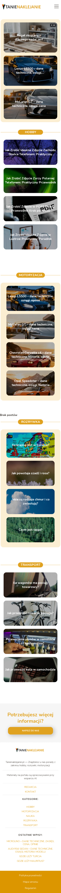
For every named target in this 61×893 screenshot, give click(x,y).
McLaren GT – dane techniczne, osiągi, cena (29, 104)
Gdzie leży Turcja (30, 856)
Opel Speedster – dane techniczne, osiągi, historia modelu (30, 383)
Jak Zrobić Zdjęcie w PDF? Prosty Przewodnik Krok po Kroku (30, 209)
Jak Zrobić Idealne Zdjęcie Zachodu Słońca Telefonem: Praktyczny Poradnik (30, 152)
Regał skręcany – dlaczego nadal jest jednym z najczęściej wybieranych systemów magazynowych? (29, 37)
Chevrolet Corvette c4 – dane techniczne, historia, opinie (30, 355)
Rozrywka (30, 422)
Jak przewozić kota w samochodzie (30, 670)
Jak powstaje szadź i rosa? (30, 473)
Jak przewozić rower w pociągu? (30, 613)
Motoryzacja (30, 275)
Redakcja (30, 787)
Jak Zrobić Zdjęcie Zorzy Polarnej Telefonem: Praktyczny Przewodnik (30, 180)
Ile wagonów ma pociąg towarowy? (30, 585)
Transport (31, 565)
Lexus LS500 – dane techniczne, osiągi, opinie (28, 71)
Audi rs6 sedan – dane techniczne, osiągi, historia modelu (30, 850)
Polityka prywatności (30, 875)
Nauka (30, 816)
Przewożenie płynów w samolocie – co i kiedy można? (30, 641)
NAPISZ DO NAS (30, 730)
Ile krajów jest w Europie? (30, 445)
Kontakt (30, 791)
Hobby (30, 132)
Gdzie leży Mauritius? (30, 861)
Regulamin (30, 888)
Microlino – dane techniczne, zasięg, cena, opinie (30, 843)
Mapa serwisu (30, 882)
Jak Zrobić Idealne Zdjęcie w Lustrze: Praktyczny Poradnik (30, 237)
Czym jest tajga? (30, 530)
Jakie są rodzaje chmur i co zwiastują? (31, 501)
